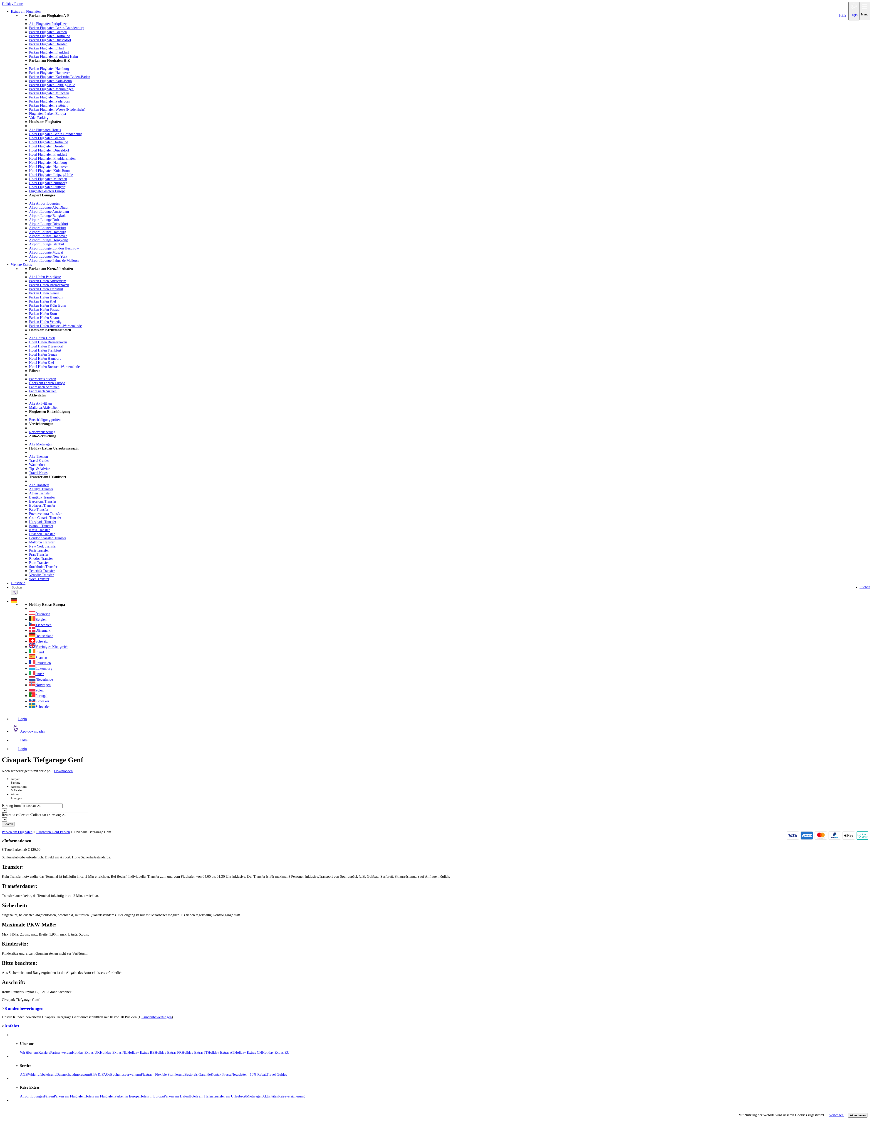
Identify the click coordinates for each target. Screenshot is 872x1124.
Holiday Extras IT (195, 1052)
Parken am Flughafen (69, 1096)
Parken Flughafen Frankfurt (49, 52)
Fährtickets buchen (42, 379)
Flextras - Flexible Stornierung (162, 1074)
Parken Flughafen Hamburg (49, 69)
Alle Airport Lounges (44, 203)
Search (8, 824)
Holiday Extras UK (86, 1052)
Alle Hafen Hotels (42, 338)
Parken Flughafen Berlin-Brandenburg (56, 28)
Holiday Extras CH (248, 1052)
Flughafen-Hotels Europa (47, 191)
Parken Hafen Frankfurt (46, 289)
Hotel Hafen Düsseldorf (46, 346)
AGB (24, 1074)
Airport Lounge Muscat (46, 252)
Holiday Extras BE (141, 1052)
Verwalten (836, 1115)
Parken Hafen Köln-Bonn (47, 305)
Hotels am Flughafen (99, 1096)
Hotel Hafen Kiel (41, 362)
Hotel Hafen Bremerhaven (48, 342)
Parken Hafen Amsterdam (47, 281)
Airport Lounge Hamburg (47, 232)
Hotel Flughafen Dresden (47, 146)
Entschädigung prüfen (45, 420)
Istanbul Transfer (41, 526)
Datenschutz (65, 1074)
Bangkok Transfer (42, 497)
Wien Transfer (39, 579)
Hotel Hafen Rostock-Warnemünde (54, 367)
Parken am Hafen (176, 1096)
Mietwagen (254, 1096)
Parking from (11, 806)
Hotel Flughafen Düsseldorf (49, 150)
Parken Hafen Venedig (45, 322)
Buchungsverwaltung (125, 1074)
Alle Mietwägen (40, 444)
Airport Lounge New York (48, 256)
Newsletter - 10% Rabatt (249, 1074)
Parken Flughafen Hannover (49, 73)
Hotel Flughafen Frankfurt (48, 154)
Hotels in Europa (151, 1096)
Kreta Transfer (39, 530)
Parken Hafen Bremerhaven (49, 285)
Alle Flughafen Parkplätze (48, 24)
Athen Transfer (40, 493)
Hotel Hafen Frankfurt (45, 350)
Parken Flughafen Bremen (48, 32)
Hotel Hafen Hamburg (45, 358)
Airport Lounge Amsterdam (49, 211)
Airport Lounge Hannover (48, 236)
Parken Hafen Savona (44, 318)
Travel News (38, 473)
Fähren (49, 1096)
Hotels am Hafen (201, 1096)
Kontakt (216, 1074)
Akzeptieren (858, 1115)
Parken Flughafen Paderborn (49, 101)
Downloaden (63, 771)
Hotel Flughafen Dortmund (48, 142)
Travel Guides (39, 460)
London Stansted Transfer (47, 538)
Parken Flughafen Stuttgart (48, 105)
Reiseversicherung (42, 432)
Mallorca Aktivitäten (43, 407)
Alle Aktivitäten (40, 403)
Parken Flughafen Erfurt (46, 48)
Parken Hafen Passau (44, 309)
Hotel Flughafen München (48, 179)
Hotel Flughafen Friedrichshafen (52, 158)
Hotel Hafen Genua (43, 354)
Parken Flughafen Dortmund (49, 36)
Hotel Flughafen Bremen (47, 138)
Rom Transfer (39, 562)
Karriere (44, 1052)
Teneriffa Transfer (42, 571)
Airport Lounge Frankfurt (47, 228)
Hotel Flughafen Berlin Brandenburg (55, 134)
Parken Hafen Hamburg (46, 297)
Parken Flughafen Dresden (48, 44)
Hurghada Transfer (42, 522)
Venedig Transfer (41, 575)
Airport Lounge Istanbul (46, 244)
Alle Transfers (39, 485)
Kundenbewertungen (24, 1008)
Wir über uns (29, 1052)
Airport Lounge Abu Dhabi (48, 207)
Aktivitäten (270, 1096)
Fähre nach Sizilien (43, 391)
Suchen (865, 587)
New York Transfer (43, 546)
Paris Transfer (39, 550)
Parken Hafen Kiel (42, 301)
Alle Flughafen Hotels (45, 130)
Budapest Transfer (42, 505)
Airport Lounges (32, 1096)
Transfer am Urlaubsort (229, 1096)
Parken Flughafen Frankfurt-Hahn (53, 56)
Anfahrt (11, 1026)
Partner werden (61, 1052)
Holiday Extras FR (168, 1052)
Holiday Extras (12, 4)
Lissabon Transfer (42, 534)
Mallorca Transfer (41, 542)
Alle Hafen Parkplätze (45, 277)
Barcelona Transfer (42, 501)
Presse (226, 1074)
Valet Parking (38, 118)
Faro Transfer (38, 509)
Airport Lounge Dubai (45, 220)
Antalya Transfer (41, 489)
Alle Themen (38, 456)
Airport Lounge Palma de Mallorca (54, 260)
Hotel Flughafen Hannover (48, 167)
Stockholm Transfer (43, 567)
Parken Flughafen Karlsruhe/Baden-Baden (59, 77)
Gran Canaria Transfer (45, 518)
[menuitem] (445, 138)
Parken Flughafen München (49, 93)
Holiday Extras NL (113, 1052)
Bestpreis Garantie (197, 1074)
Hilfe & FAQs (100, 1074)
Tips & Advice (39, 469)
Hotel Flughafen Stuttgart (47, 187)
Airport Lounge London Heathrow (54, 248)
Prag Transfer (38, 554)
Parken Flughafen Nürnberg (49, 97)
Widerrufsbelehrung (42, 1074)
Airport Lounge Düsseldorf (48, 224)
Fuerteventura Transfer (45, 514)
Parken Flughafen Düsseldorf (50, 40)
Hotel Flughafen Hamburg (48, 162)
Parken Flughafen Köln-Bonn (50, 81)
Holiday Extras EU (276, 1052)
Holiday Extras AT (221, 1052)
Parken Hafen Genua (44, 293)
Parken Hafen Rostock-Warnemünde (55, 326)
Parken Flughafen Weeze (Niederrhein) (57, 109)
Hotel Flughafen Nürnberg (48, 183)
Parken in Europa (126, 1096)
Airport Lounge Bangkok (47, 215)
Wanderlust (37, 465)
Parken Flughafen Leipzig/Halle (52, 85)
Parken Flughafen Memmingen (51, 89)
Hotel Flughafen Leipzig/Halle (51, 175)
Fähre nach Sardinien (44, 387)
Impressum (82, 1074)
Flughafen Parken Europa (47, 113)
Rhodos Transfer (41, 558)
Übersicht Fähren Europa (47, 383)
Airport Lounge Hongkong (48, 240)
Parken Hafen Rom (43, 313)
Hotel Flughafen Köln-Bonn (49, 171)
